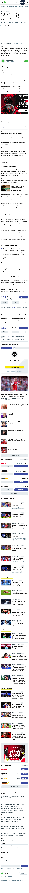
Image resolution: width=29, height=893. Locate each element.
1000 (13, 307)
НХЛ (5, 833)
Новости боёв (11, 840)
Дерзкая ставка (20, 817)
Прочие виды (4, 852)
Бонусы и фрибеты (5, 828)
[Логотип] (5, 2)
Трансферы (3, 810)
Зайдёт (4, 302)
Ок (24, 865)
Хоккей (3, 831)
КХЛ (2, 833)
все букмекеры (24, 459)
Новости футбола (5, 808)
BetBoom (18, 828)
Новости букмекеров (6, 826)
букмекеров (10, 268)
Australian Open (4, 846)
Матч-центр (13, 808)
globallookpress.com (17, 43)
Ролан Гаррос (18, 846)
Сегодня (3, 817)
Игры (2, 857)
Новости (10, 855)
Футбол (3, 802)
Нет (15, 302)
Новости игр (4, 860)
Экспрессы (13, 817)
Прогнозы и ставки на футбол (12, 127)
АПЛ (2, 806)
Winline (13, 826)
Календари (19, 808)
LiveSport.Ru (5, 6)
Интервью (10, 812)
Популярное (21, 810)
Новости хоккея (22, 833)
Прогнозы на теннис (14, 821)
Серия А (11, 806)
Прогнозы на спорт (13, 6)
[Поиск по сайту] (27, 2)
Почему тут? (7, 466)
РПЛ (2, 804)
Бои (2, 838)
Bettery (22, 828)
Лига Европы (16, 804)
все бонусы (24, 765)
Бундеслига (16, 806)
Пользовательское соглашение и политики (9, 884)
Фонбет (13, 828)
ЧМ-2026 (22, 804)
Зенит (22, 826)
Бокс (6, 840)
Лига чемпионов (8, 804)
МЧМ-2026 (15, 833)
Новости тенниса (5, 848)
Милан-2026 (4, 855)
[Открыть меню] (2, 2)
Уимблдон (11, 846)
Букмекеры (4, 824)
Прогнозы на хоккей (16, 819)
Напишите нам (23, 873)
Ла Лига (6, 806)
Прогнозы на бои (5, 821)
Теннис (3, 843)
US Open (3, 849)
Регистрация (21, 466)
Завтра (8, 817)
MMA (2, 840)
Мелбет (18, 826)
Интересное (4, 812)
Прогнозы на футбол (23, 6)
